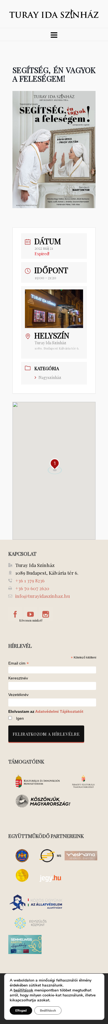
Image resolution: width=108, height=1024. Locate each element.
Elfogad (21, 1010)
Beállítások (48, 1010)
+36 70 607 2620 (32, 588)
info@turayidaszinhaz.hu (42, 596)
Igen (20, 718)
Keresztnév (18, 678)
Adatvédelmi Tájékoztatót (59, 711)
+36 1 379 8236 (30, 580)
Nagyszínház (49, 377)
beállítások (23, 990)
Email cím (18, 663)
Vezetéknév (18, 695)
